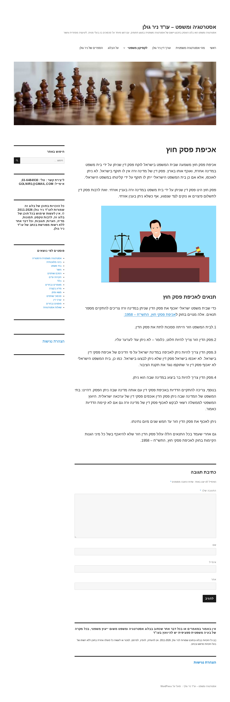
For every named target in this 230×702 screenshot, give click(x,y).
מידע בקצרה (55, 288)
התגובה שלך (208, 490)
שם (214, 545)
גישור (58, 269)
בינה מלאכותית (54, 262)
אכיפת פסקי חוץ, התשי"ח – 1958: (150, 314)
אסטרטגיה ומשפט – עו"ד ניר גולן (179, 27)
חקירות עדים (55, 277)
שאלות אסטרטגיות (52, 307)
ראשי (213, 47)
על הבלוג (113, 47)
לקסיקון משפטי (137, 47)
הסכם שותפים (54, 273)
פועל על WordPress (170, 686)
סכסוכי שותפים (54, 296)
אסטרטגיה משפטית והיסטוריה (46, 258)
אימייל (212, 562)
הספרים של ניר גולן (91, 47)
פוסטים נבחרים (53, 303)
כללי (59, 281)
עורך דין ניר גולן (161, 47)
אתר (213, 579)
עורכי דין (57, 299)
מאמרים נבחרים (53, 284)
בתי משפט (56, 266)
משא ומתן (56, 292)
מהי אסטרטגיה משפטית (190, 47)
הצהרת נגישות (205, 662)
